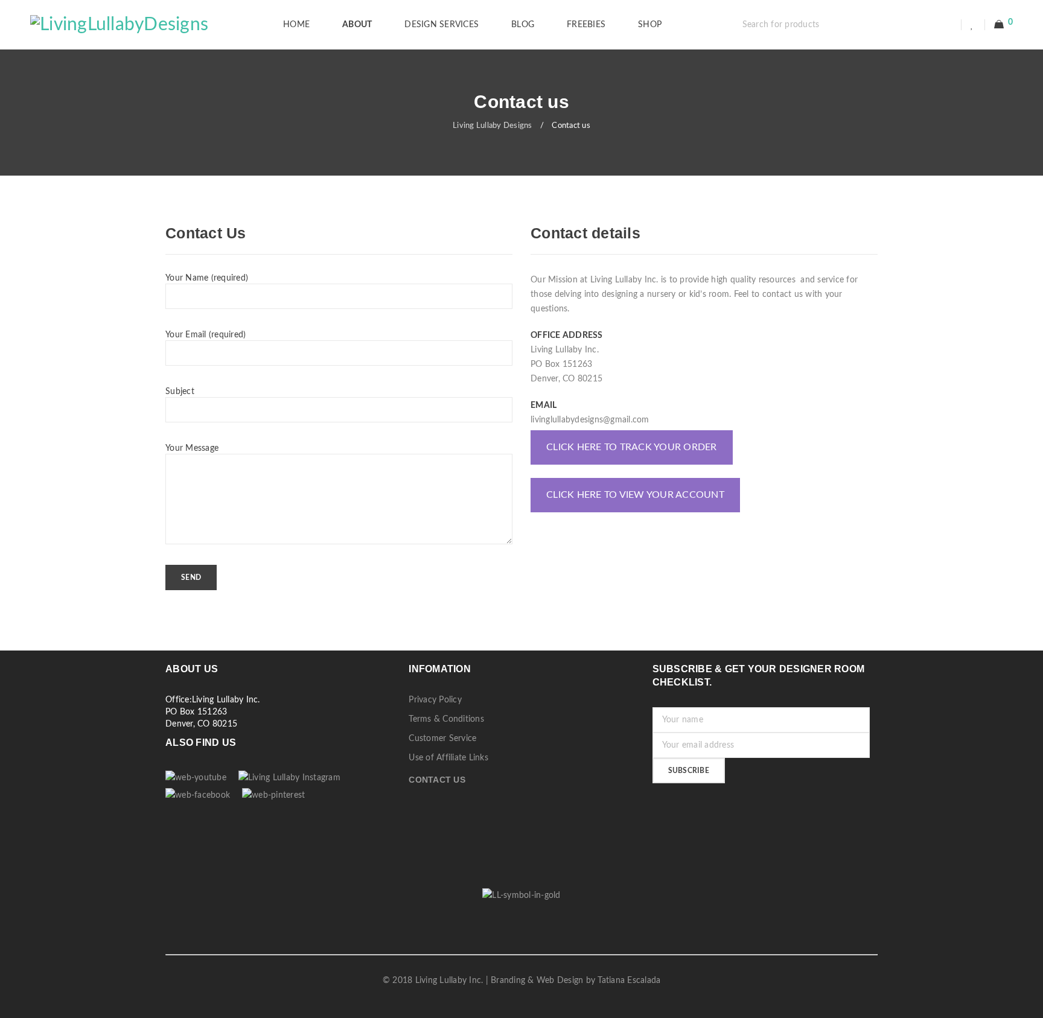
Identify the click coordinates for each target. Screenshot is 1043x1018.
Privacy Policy (435, 700)
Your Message (191, 448)
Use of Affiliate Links (448, 758)
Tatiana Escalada (629, 980)
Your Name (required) (206, 278)
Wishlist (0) (973, 24)
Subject (179, 391)
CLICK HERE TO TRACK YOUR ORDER (631, 447)
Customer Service (442, 738)
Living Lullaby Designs (492, 126)
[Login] (947, 24)
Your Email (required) (205, 335)
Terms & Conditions (446, 719)
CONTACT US (437, 779)
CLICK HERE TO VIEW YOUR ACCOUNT (635, 495)
